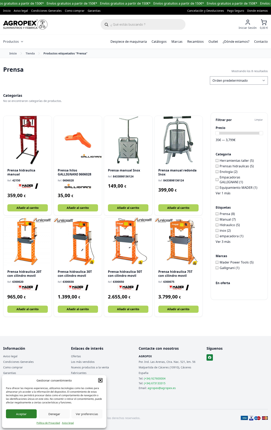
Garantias (94, 11)
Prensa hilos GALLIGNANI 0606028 (74, 172)
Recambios (195, 41)
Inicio (7, 11)
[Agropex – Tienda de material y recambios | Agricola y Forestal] (25, 24)
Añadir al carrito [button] (27, 208)
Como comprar (75, 11)
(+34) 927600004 (154, 378)
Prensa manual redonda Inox (177, 172)
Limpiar (259, 119)
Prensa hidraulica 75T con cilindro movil (175, 274)
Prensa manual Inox (124, 170)
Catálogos (159, 41)
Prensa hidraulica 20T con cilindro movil (24, 274)
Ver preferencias (87, 414)
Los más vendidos (83, 362)
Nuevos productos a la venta (90, 367)
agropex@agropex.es (162, 388)
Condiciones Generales (46, 11)
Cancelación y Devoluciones (205, 11)
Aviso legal (68, 423)
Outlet (213, 41)
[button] (100, 380)
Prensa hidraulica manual (21, 172)
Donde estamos (257, 11)
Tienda (30, 53)
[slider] (217, 133)
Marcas (177, 41)
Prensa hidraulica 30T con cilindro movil (75, 274)
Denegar (54, 414)
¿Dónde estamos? (236, 41)
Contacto (261, 41)
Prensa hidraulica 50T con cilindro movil (125, 274)
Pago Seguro (235, 11)
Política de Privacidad (48, 423)
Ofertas (76, 356)
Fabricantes (78, 373)
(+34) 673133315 (154, 383)
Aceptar (21, 414)
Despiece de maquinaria (129, 41)
